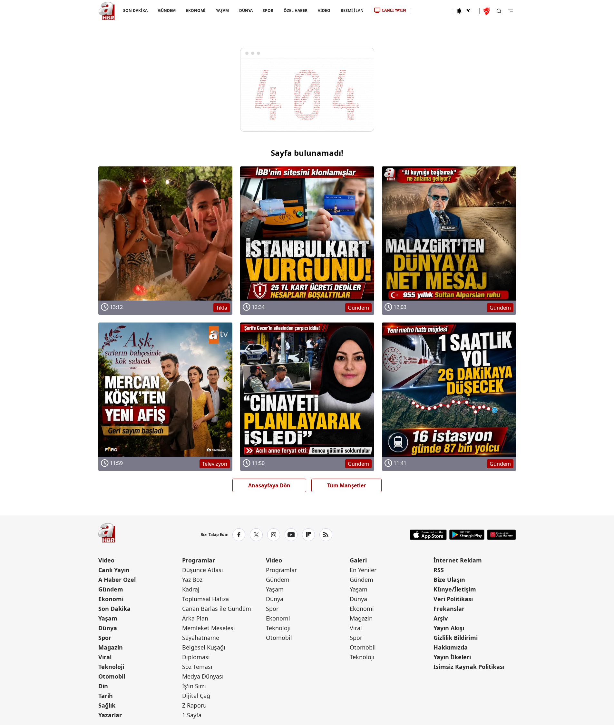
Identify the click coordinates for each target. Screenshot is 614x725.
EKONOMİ (195, 10)
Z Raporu (194, 705)
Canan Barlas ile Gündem (216, 608)
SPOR (268, 10)
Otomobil (111, 676)
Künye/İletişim (455, 589)
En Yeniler (363, 570)
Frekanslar (449, 608)
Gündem (110, 589)
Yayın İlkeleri (452, 657)
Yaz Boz (192, 579)
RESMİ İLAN (352, 10)
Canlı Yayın (114, 570)
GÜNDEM (166, 10)
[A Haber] (106, 11)
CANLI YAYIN (394, 10)
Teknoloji (111, 666)
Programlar (198, 560)
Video (106, 560)
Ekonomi (110, 599)
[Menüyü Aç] (510, 11)
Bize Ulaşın (449, 579)
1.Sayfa (191, 715)
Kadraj (191, 589)
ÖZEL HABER (295, 10)
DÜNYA (245, 10)
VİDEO (324, 10)
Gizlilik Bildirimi (456, 637)
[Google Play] (466, 535)
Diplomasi (196, 657)
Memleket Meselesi (208, 628)
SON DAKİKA (135, 10)
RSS (439, 570)
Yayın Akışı (449, 628)
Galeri (358, 560)
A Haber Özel (117, 579)
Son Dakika (114, 608)
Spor (104, 637)
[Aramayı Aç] (499, 11)
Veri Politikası (453, 599)
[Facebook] (238, 534)
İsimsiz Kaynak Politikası (469, 666)
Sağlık (106, 705)
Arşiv (441, 618)
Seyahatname (200, 637)
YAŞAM (222, 10)
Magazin (110, 647)
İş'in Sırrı (194, 686)
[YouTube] (291, 534)
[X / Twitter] (256, 534)
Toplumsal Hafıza (205, 599)
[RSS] (325, 534)
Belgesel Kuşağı (203, 647)
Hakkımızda (451, 647)
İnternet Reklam (458, 560)
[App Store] (428, 535)
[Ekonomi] (431, 11)
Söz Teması (197, 666)
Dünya (107, 628)
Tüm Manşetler (346, 485)
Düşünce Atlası (202, 570)
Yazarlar (110, 715)
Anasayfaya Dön (269, 485)
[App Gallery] (501, 535)
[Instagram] (273, 534)
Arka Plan (195, 618)
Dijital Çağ (196, 696)
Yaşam (107, 618)
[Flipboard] (308, 534)
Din (103, 686)
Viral (105, 657)
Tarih (105, 696)
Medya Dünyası (203, 676)
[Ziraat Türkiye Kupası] (487, 11)
